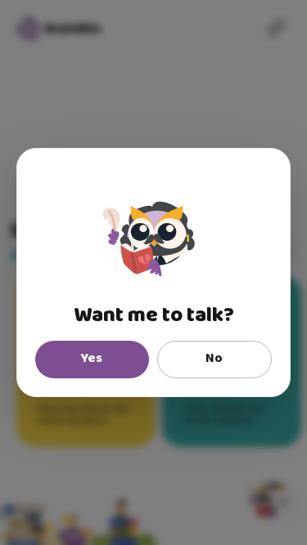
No (214, 358)
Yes (91, 358)
